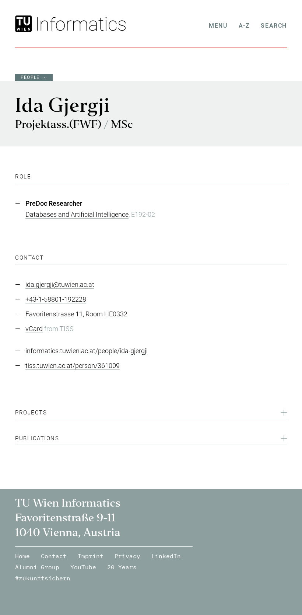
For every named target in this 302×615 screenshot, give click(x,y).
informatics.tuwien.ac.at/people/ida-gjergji (86, 351)
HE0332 (115, 314)
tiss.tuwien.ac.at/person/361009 (72, 365)
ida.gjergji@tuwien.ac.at (59, 284)
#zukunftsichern (42, 578)
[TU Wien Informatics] (80, 23)
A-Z (244, 25)
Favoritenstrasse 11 (54, 314)
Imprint (90, 556)
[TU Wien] (24, 23)
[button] (151, 413)
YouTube (83, 567)
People (30, 77)
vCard (34, 329)
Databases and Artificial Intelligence (77, 214)
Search (274, 25)
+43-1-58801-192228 (55, 299)
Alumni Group (37, 567)
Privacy (127, 556)
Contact (54, 556)
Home (22, 556)
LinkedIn (166, 556)
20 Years (122, 567)
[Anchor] (34, 176)
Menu (218, 25)
